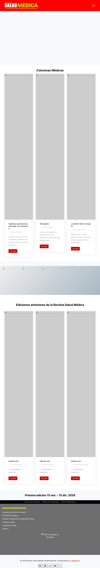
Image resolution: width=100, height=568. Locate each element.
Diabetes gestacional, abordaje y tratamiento (18, 226)
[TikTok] (50, 566)
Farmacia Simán (8, 522)
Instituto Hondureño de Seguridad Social (18, 519)
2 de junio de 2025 (47, 465)
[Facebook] (40, 566)
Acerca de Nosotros (32, 502)
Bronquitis (44, 224)
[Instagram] (45, 566)
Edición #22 (45, 461)
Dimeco (5, 529)
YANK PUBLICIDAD (68, 502)
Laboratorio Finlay (9, 525)
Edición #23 (13, 461)
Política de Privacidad (50, 502)
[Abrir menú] (93, 5)
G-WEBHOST (75, 561)
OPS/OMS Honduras (10, 516)
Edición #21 (76, 461)
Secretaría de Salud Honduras (14, 512)
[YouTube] (55, 566)
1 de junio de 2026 (16, 232)
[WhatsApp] (60, 566)
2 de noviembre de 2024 (80, 465)
